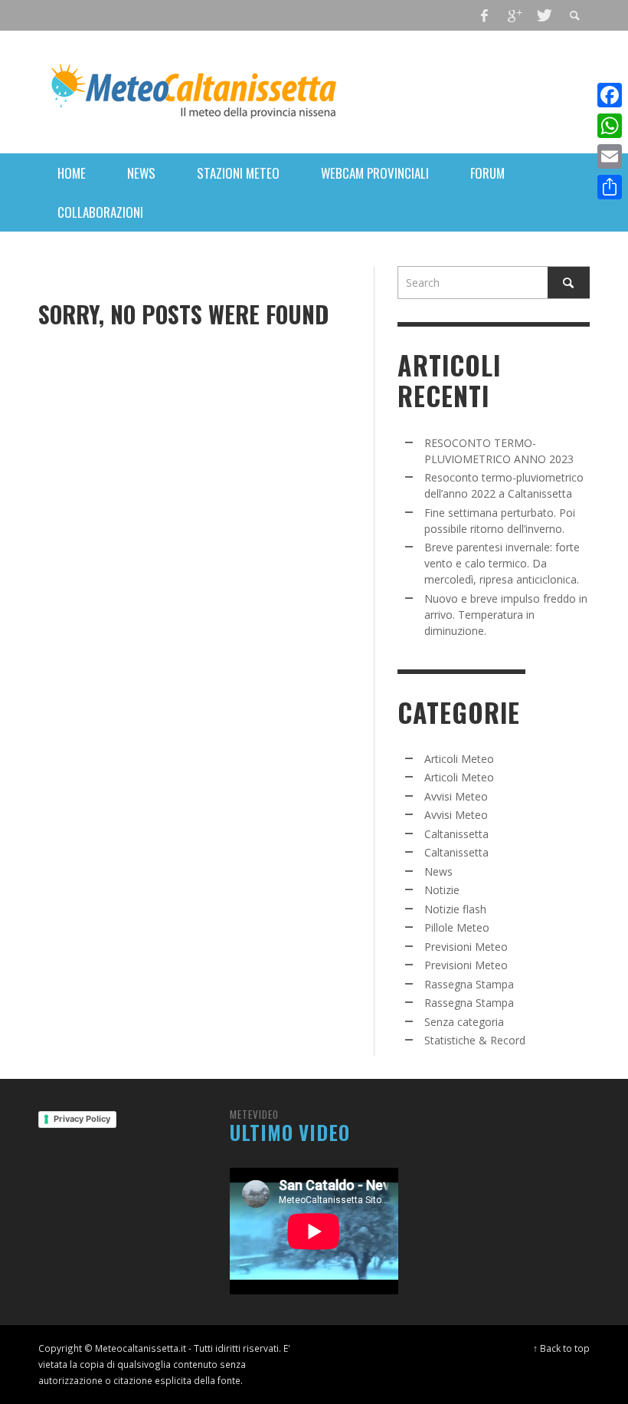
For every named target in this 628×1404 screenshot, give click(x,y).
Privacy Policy (82, 1118)
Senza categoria (464, 1021)
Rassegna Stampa (469, 984)
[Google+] (513, 15)
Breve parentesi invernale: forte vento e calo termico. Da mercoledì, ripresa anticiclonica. (502, 563)
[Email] (609, 156)
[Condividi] (609, 187)
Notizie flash (455, 909)
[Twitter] (543, 15)
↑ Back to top (561, 1348)
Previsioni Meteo (466, 946)
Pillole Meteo (456, 927)
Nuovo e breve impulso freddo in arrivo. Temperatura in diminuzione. (505, 614)
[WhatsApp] (609, 125)
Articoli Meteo (459, 758)
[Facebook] (484, 15)
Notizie (442, 890)
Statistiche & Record (474, 1040)
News (438, 871)
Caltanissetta (456, 834)
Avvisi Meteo (456, 796)
